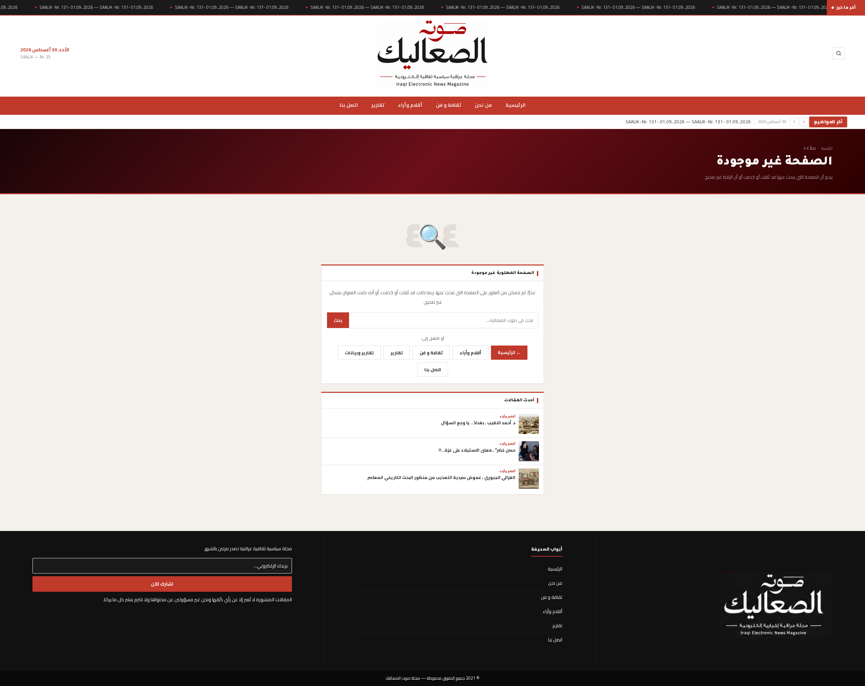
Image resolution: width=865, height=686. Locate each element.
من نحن (483, 104)
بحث (338, 320)
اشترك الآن (162, 584)
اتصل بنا (348, 104)
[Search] (839, 53)
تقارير (378, 104)
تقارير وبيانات (359, 353)
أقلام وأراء (410, 104)
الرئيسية (515, 104)
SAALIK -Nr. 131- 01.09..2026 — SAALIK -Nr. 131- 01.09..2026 (96, 7)
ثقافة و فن (449, 104)
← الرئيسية (509, 352)
